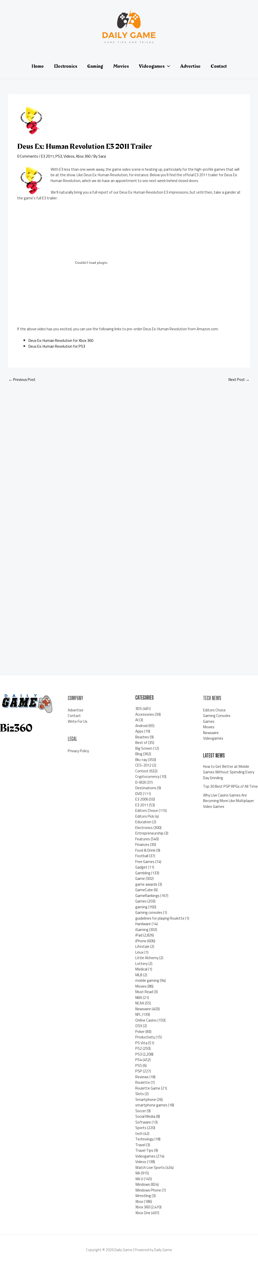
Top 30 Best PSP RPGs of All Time (230, 786)
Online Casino (146, 1020)
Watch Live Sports (150, 1167)
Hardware (143, 923)
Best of (141, 742)
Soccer (140, 1110)
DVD (138, 793)
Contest (142, 771)
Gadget (141, 867)
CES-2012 (143, 765)
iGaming (141, 929)
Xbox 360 (83, 156)
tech (139, 1133)
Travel (140, 1144)
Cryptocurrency (147, 776)
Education (143, 821)
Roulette (142, 1082)
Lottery (141, 963)
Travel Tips (144, 1150)
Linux (139, 952)
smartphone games (151, 1105)
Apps (139, 731)
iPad (138, 935)
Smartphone (145, 1099)
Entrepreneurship (149, 833)
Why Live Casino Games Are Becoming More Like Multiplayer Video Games (228, 800)
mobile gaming (147, 980)
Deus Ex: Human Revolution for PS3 (56, 346)
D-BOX (140, 782)
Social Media (145, 1116)
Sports (140, 1127)
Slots (139, 1093)
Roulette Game (147, 1088)
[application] (167, 66)
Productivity (145, 1037)
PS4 (138, 1059)
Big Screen (143, 748)
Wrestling (143, 1195)
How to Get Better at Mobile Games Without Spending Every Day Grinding (228, 772)
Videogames (145, 1156)
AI (136, 720)
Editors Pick (144, 816)
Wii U (139, 1178)
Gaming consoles (148, 912)
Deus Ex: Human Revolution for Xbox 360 (60, 340)
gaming (141, 907)
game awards (146, 884)
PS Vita (141, 1042)
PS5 (138, 1065)
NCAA (139, 1003)
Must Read (144, 991)
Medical (141, 969)
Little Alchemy (146, 957)
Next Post (239, 379)
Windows (142, 1184)
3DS (138, 708)
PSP (138, 1071)
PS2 (138, 1048)
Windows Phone (148, 1190)
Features (142, 839)
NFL (138, 1014)
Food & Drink (145, 850)
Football (141, 855)
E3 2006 (141, 799)
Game (140, 878)
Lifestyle (142, 946)
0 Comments (27, 156)
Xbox (139, 1201)
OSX (138, 1025)
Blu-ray (141, 759)
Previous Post (22, 379)
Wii (137, 1173)
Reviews (142, 1076)
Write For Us (77, 721)
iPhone (140, 941)
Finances (142, 844)
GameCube (144, 889)
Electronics (144, 827)
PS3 (58, 156)
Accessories (144, 714)
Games (141, 901)
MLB (138, 975)
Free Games (144, 861)
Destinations (145, 787)
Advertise (75, 710)
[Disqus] (129, 453)
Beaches (142, 737)
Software (143, 1122)
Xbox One (142, 1212)
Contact (74, 715)
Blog (138, 753)
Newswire (143, 1009)
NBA (138, 997)
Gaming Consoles (217, 715)
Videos (68, 156)
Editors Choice (146, 810)
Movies (141, 986)
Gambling (142, 873)
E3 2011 (47, 156)
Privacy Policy (78, 750)
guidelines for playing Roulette (159, 918)
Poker (140, 1031)
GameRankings (147, 895)
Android (141, 725)
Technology (144, 1139)
